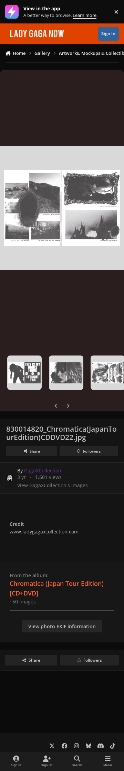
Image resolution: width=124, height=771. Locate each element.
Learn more (13, 12)
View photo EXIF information (62, 626)
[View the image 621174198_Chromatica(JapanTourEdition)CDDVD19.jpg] (66, 373)
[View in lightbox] (62, 208)
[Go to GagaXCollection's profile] (9, 478)
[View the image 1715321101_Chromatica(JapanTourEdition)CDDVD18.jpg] (24, 373)
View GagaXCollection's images (52, 485)
